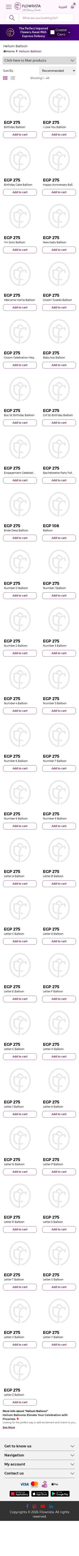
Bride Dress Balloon (16, 530)
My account (14, 1464)
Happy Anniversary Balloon (60, 184)
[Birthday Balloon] (20, 101)
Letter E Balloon (14, 991)
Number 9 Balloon (55, 818)
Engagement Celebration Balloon (25, 472)
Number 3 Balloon (54, 645)
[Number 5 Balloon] (59, 677)
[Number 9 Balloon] (59, 792)
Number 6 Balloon (16, 761)
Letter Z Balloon (14, 1394)
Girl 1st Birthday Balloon (58, 415)
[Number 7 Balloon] (59, 735)
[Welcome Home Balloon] (20, 274)
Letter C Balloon (14, 933)
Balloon (48, 530)
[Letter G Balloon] (20, 1023)
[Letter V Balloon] (20, 1311)
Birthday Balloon (14, 127)
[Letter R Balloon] (20, 1196)
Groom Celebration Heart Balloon (25, 357)
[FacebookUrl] (27, 1506)
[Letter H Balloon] (59, 1023)
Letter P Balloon (53, 1164)
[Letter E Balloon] (20, 965)
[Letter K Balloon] (59, 1080)
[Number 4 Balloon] (20, 677)
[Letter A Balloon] (20, 850)
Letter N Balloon (14, 1164)
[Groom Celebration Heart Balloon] (20, 331)
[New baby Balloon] (59, 216)
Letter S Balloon (53, 1222)
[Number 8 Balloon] (20, 792)
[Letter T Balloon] (20, 1253)
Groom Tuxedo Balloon (57, 300)
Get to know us (17, 1446)
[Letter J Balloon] (20, 1080)
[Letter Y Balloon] (59, 1311)
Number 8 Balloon (16, 818)
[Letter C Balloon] (20, 908)
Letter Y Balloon (53, 1337)
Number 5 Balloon (54, 703)
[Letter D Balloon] (59, 908)
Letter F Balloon (53, 991)
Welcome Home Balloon (19, 300)
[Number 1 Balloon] (59, 562)
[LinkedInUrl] (51, 1506)
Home (10, 51)
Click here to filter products (25, 60)
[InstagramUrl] (34, 1506)
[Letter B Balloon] (59, 850)
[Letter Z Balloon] (20, 1369)
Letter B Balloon (53, 876)
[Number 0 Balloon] (20, 562)
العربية (63, 7)
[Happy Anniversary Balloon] (59, 159)
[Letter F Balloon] (59, 965)
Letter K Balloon (53, 1106)
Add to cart (20, 134)
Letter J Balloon (14, 1106)
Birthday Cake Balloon (18, 184)
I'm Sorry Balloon (14, 242)
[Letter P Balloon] (59, 1138)
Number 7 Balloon (54, 761)
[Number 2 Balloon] (20, 619)
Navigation (14, 1455)
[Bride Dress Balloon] (20, 504)
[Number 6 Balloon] (20, 735)
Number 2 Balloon (15, 645)
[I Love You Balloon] (59, 101)
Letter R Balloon (14, 1222)
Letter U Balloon (53, 1279)
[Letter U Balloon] (59, 1253)
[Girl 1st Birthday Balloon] (59, 389)
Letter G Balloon (14, 1049)
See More (9, 1427)
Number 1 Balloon (54, 588)
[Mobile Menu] (9, 6)
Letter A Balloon (14, 876)
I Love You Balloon (54, 127)
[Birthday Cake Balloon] (20, 159)
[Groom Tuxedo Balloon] (59, 274)
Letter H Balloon (53, 1049)
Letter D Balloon (53, 933)
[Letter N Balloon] (20, 1138)
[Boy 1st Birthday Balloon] (20, 389)
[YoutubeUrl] (43, 1506)
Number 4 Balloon (15, 703)
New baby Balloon (54, 242)
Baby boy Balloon (54, 357)
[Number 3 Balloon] (59, 619)
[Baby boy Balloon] (59, 331)
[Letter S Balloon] (59, 1196)
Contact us (14, 1473)
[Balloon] (59, 504)
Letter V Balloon (14, 1337)
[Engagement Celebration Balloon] (20, 447)
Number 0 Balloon (16, 588)
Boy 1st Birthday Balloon (19, 415)
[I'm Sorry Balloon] (20, 216)
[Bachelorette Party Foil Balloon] (59, 447)
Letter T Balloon (14, 1279)
